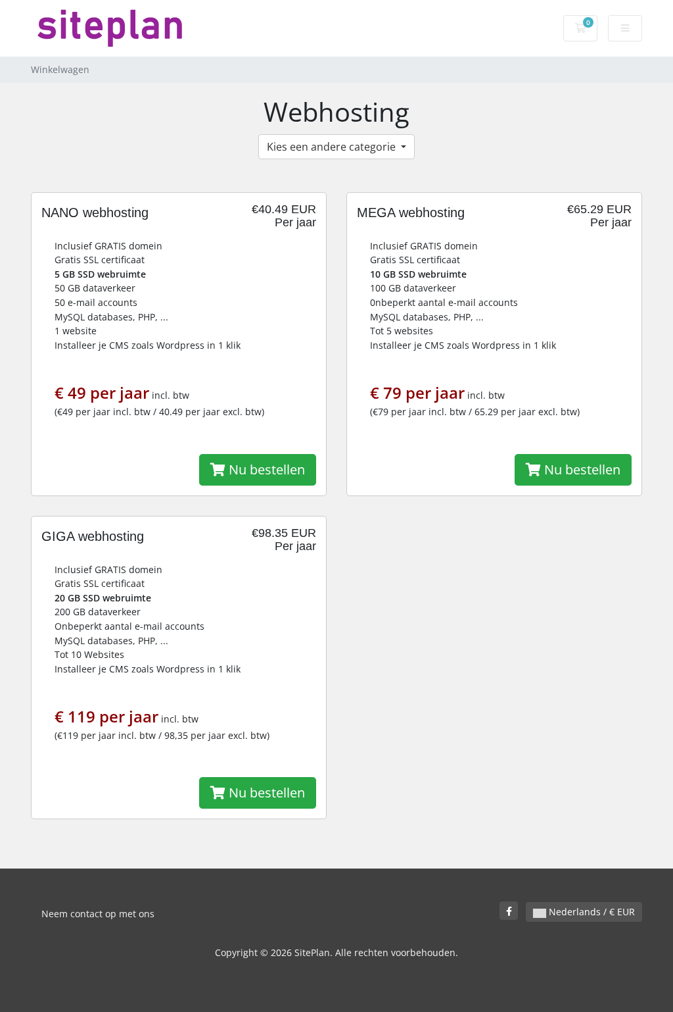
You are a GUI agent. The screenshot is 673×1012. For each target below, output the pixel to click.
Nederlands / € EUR (590, 911)
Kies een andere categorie (332, 146)
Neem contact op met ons (97, 913)
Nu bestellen (265, 469)
